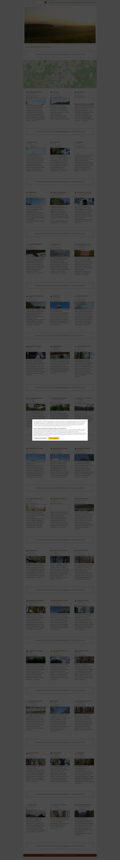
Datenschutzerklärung (65, 425)
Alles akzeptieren (54, 438)
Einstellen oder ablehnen (41, 438)
